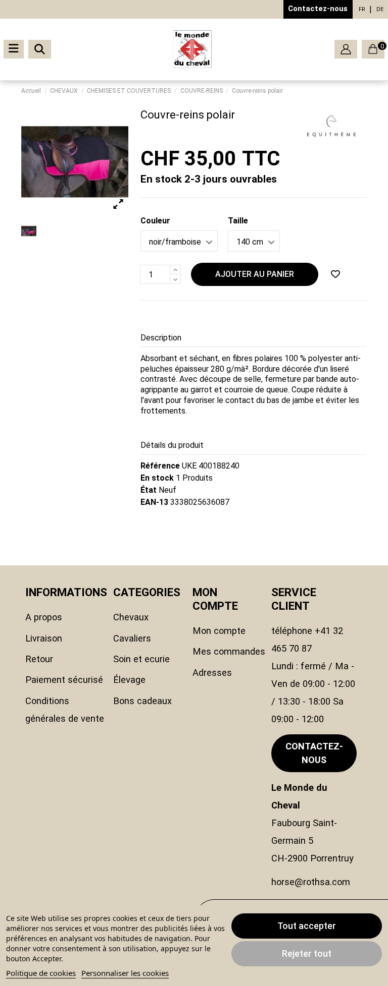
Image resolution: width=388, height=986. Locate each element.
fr (362, 9)
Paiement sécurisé (64, 679)
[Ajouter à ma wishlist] (335, 274)
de (379, 9)
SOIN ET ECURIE (141, 659)
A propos (43, 617)
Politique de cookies (41, 973)
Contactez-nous (318, 8)
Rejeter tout (306, 953)
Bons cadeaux (142, 700)
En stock (157, 478)
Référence (160, 466)
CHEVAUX (131, 617)
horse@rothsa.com (310, 882)
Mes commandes (228, 651)
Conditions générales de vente (64, 709)
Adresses (212, 672)
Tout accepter (306, 925)
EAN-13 (154, 502)
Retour (39, 659)
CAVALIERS (132, 638)
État (148, 490)
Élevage (129, 679)
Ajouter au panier (254, 274)
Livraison (43, 638)
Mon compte (219, 630)
